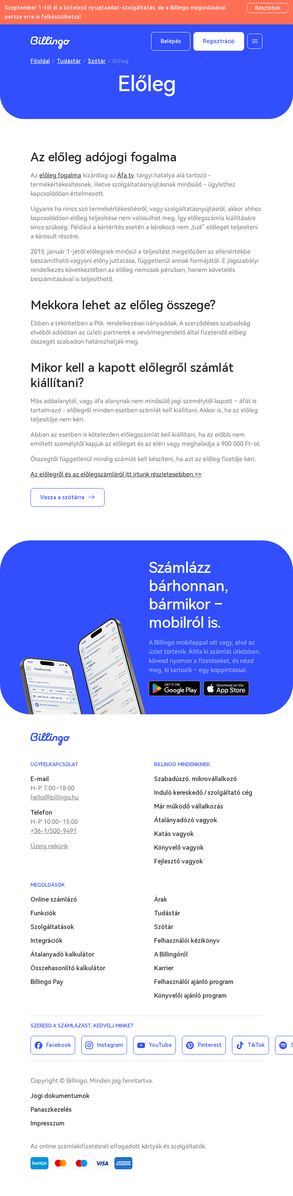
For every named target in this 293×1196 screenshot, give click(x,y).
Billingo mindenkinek (182, 764)
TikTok (256, 1045)
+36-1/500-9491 (54, 830)
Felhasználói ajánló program (193, 981)
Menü (254, 41)
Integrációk (47, 940)
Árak (160, 899)
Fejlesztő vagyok (178, 861)
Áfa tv (125, 175)
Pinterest (210, 1045)
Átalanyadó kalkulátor (62, 954)
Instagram (110, 1045)
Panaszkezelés (51, 1109)
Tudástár (69, 61)
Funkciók (43, 913)
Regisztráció (219, 41)
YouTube (160, 1045)
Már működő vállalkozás (188, 806)
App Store (226, 688)
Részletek (267, 8)
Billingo (50, 42)
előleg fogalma (60, 175)
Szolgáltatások (52, 927)
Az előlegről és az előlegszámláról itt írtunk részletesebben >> (116, 474)
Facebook (58, 1045)
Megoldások (48, 885)
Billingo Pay (47, 981)
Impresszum (47, 1123)
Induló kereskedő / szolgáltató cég (203, 792)
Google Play (174, 688)
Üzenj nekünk (49, 846)
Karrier (164, 968)
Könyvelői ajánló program (190, 995)
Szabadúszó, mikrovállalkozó (195, 779)
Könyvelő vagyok (179, 847)
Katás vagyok (174, 834)
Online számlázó (54, 899)
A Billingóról (171, 954)
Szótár (97, 61)
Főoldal (40, 61)
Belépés (171, 41)
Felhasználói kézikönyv (187, 940)
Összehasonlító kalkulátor (68, 968)
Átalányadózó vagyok (185, 820)
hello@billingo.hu (55, 797)
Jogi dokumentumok (60, 1096)
